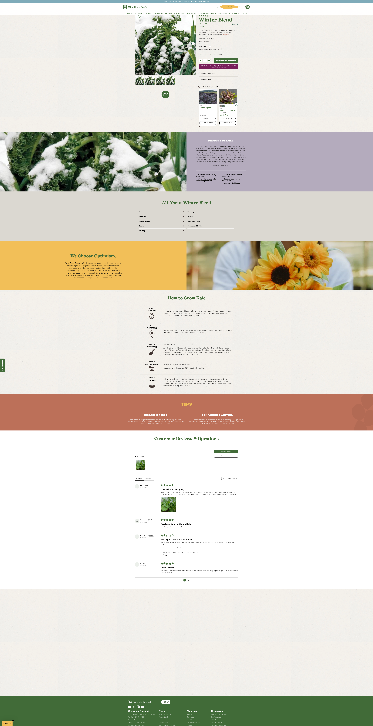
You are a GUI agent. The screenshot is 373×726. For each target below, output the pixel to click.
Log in (241, 7)
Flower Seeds (163, 717)
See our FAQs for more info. (218, 67)
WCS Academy (216, 720)
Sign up (166, 702)
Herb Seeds (163, 720)
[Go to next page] (191, 580)
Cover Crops (163, 723)
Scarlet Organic (205, 108)
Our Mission (191, 717)
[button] (247, 7)
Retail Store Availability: (205, 55)
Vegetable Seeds (165, 714)
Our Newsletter (216, 717)
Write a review (226, 452)
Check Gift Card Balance (136, 723)
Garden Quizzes (216, 723)
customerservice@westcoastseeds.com (141, 714)
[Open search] (223, 478)
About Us (190, 714)
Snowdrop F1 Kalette (227, 110)
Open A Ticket (133, 720)
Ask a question (226, 456)
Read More (226, 34)
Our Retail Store (192, 720)
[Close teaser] (13, 721)
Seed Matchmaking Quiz (229, 7)
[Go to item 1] (140, 465)
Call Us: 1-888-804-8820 (136, 717)
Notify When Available (226, 60)
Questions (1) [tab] (149, 478)
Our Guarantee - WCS (194, 723)
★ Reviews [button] (2, 365)
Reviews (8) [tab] (139, 478)
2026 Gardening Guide (219, 714)
